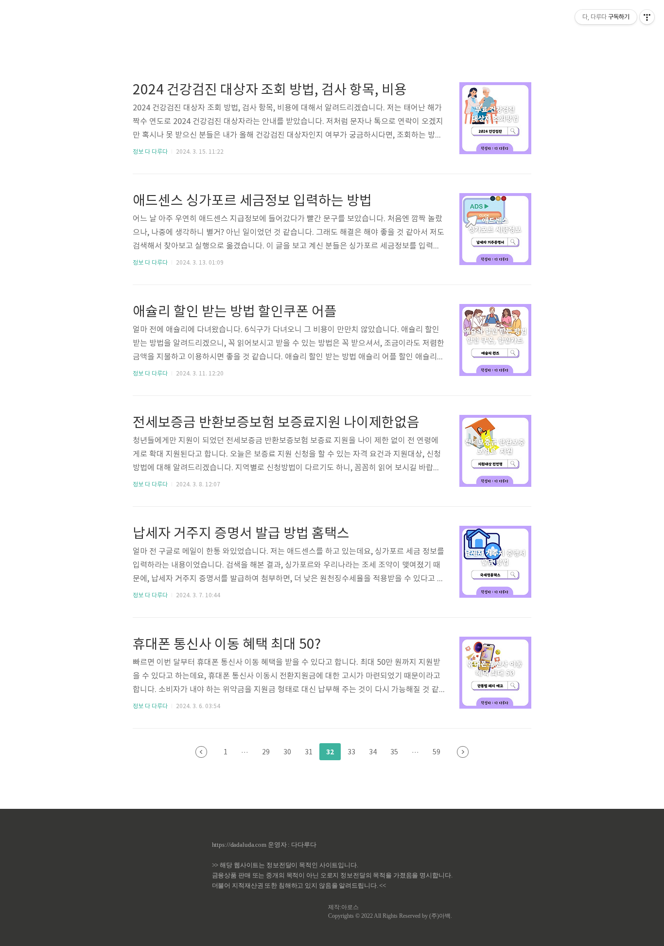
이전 (201, 752)
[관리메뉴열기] (647, 17)
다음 (463, 752)
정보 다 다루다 (150, 152)
